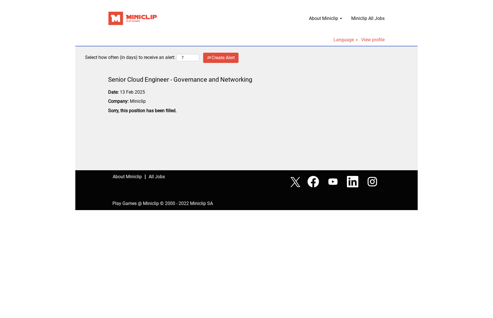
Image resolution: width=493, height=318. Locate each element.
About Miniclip (127, 176)
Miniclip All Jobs (368, 18)
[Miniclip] (132, 18)
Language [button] (344, 39)
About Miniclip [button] (324, 18)
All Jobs (157, 176)
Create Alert (223, 57)
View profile (373, 39)
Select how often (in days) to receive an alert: (130, 57)
